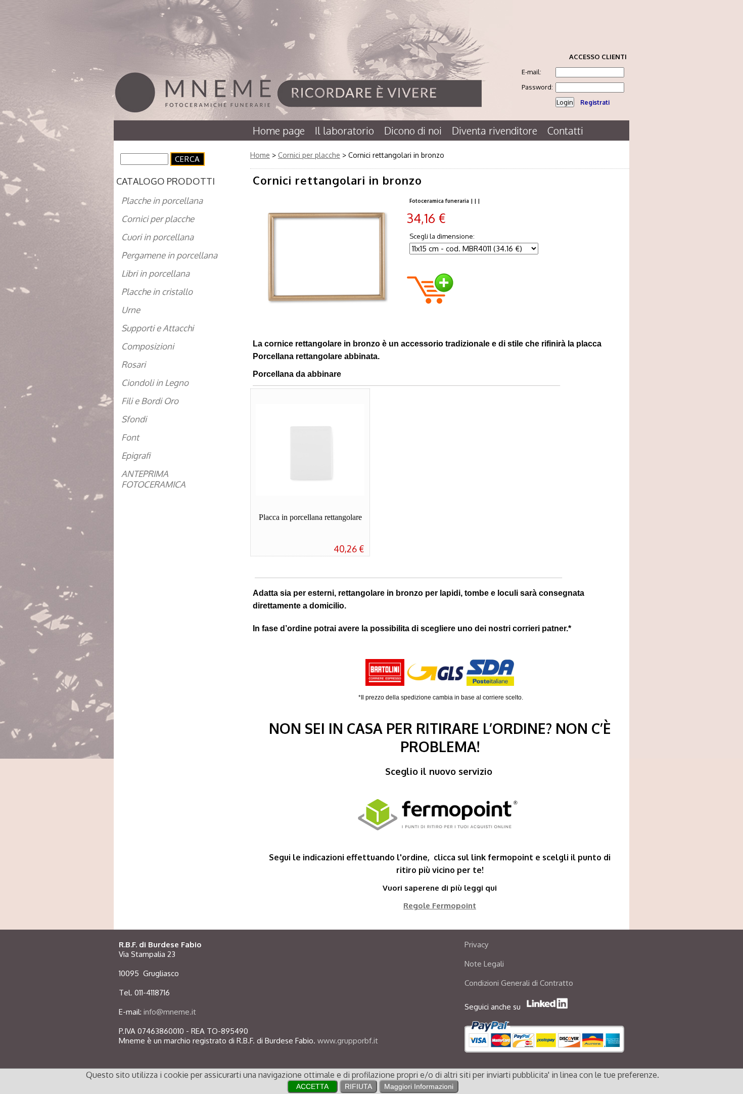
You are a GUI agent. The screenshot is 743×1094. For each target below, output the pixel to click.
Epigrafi (135, 455)
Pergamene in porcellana (169, 255)
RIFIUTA (358, 1086)
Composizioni (147, 346)
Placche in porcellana (162, 200)
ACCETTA (312, 1086)
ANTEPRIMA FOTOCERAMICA (153, 479)
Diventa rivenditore (494, 130)
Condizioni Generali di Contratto (519, 983)
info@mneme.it (170, 1012)
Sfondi (134, 419)
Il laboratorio (344, 130)
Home (260, 155)
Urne (130, 309)
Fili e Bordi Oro (149, 401)
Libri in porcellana (155, 273)
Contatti (565, 130)
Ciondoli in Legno (155, 382)
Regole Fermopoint (439, 905)
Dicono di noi (413, 130)
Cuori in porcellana (157, 237)
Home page (279, 130)
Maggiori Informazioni (418, 1086)
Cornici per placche (157, 218)
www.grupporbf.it (347, 1040)
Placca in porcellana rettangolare (310, 517)
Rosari (133, 364)
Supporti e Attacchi (157, 328)
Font (130, 437)
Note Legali (484, 964)
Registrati (595, 102)
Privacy (476, 944)
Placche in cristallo (157, 291)
